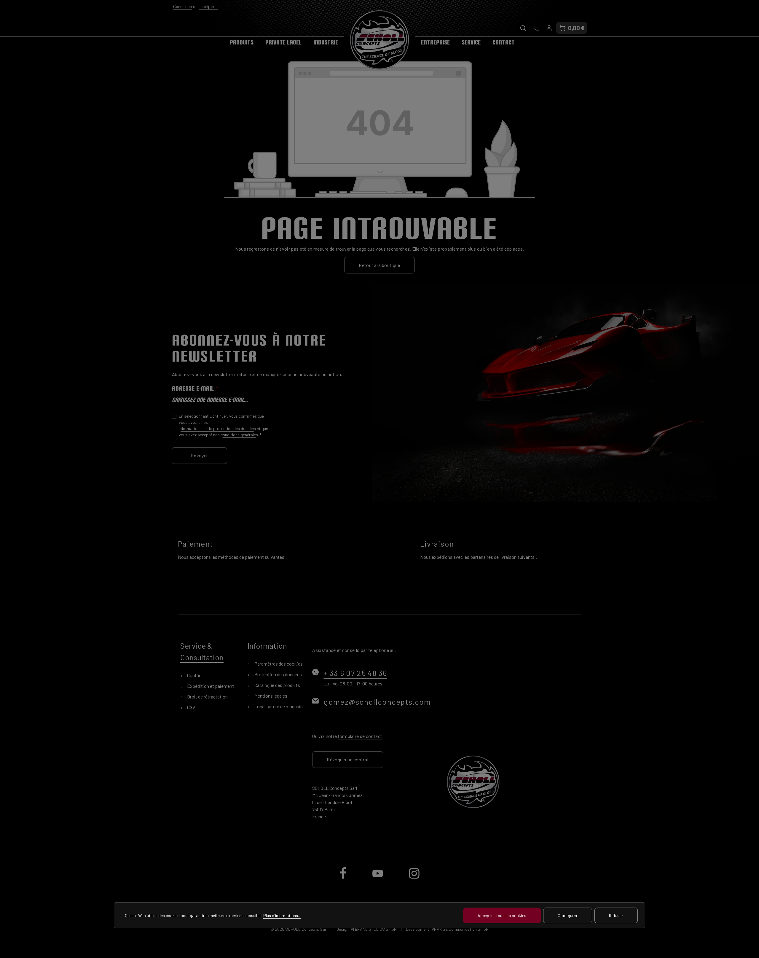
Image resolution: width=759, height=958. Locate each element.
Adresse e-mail (195, 388)
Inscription (208, 6)
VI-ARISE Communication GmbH (460, 929)
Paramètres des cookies (278, 663)
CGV (190, 707)
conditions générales (239, 434)
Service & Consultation (202, 651)
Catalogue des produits (276, 685)
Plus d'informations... (282, 915)
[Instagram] (414, 878)
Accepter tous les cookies (502, 915)
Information (267, 645)
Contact (194, 675)
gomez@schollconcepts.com (377, 701)
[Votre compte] (549, 28)
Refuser (616, 915)
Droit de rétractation (207, 696)
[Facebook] (343, 878)
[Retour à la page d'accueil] (379, 39)
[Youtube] (378, 878)
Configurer (568, 915)
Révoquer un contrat (348, 759)
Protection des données (277, 674)
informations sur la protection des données (217, 428)
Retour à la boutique (379, 265)
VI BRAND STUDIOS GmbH (374, 929)
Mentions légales (270, 695)
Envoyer (199, 455)
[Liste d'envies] (536, 28)
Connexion (182, 6)
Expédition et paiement (210, 686)
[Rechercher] (523, 28)
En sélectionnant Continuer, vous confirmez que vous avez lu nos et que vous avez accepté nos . (223, 425)
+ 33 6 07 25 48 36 (355, 672)
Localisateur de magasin (278, 706)
